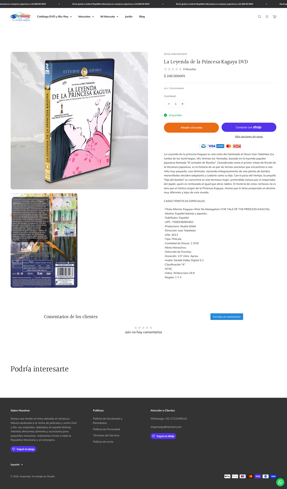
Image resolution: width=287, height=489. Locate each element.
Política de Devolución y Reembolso (107, 421)
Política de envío (103, 441)
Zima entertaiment (175, 54)
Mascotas (84, 16)
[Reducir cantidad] (169, 104)
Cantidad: (170, 96)
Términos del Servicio (106, 435)
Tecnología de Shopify (43, 476)
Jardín (129, 16)
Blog (142, 16)
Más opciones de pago (249, 136)
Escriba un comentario (226, 316)
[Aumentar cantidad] (182, 104)
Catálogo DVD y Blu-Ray (52, 16)
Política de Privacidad (106, 429)
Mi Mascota (107, 16)
